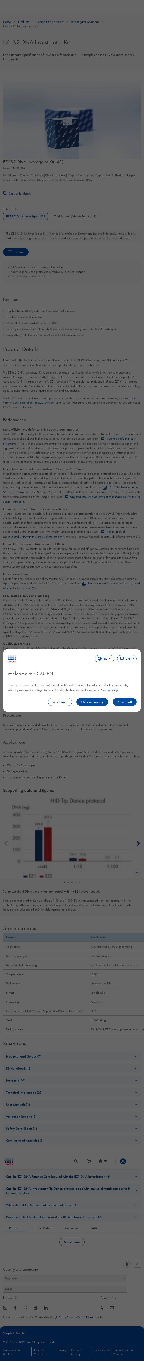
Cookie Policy (109, 690)
